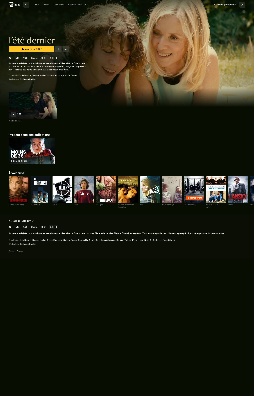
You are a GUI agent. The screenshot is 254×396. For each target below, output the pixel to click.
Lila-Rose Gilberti (167, 240)
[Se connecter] (242, 5)
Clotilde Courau (70, 75)
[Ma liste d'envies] (58, 49)
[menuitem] (26, 5)
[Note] (66, 49)
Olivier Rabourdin (54, 75)
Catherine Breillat (28, 79)
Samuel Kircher (39, 75)
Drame (34, 58)
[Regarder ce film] (33, 105)
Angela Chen (94, 240)
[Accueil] (14, 4)
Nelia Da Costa (151, 240)
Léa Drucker (25, 75)
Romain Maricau (108, 240)
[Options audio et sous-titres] (45, 58)
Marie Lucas (137, 240)
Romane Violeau (123, 240)
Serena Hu (83, 240)
